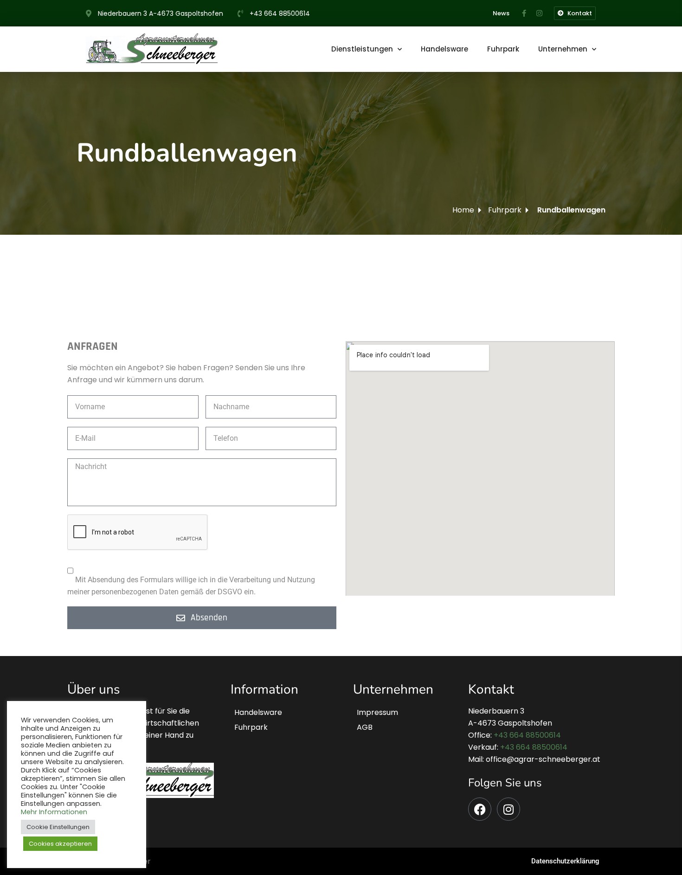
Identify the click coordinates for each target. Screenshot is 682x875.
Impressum (377, 712)
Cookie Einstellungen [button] (58, 827)
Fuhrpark (503, 49)
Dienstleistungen (362, 49)
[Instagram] (508, 809)
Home (463, 210)
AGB (365, 727)
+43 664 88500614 (527, 735)
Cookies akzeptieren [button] (60, 843)
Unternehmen (562, 49)
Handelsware (444, 49)
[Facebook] (479, 809)
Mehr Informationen (54, 812)
